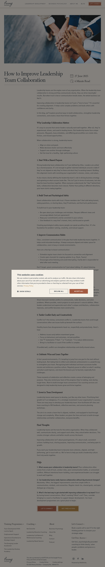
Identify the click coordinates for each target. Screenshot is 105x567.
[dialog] (52, 283)
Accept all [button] (78, 291)
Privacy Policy (28, 286)
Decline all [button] (59, 291)
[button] (24, 291)
